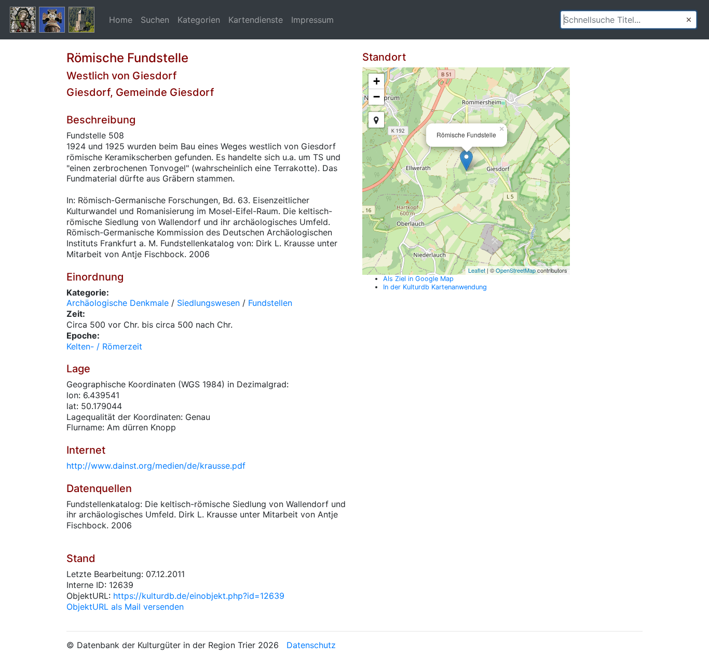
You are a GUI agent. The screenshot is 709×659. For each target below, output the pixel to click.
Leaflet (476, 270)
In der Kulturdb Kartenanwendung (435, 287)
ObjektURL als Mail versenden (125, 606)
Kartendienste (255, 20)
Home (120, 20)
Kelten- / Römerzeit (104, 346)
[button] (689, 20)
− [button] (376, 96)
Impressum (312, 20)
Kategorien (199, 20)
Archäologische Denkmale (117, 303)
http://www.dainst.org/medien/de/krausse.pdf (156, 465)
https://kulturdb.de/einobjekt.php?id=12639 (198, 596)
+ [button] (376, 81)
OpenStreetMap (516, 270)
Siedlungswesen (208, 303)
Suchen (155, 20)
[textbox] (628, 19)
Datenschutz (311, 645)
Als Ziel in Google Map (418, 279)
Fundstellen (270, 303)
